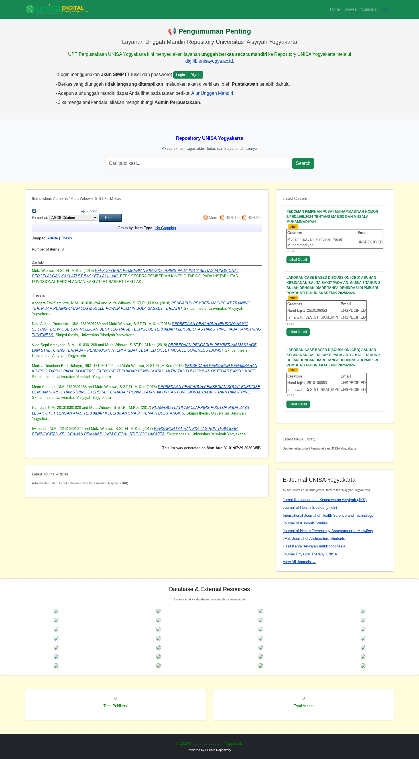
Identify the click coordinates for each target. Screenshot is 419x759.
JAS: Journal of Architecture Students (314, 538)
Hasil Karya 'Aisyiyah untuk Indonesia (314, 546)
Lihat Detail (298, 260)
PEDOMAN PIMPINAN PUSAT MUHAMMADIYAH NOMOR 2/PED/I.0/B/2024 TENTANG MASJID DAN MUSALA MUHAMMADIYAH (332, 217)
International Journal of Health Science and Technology (328, 515)
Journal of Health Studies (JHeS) (310, 507)
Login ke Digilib (188, 75)
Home (335, 9)
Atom (212, 218)
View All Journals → (299, 562)
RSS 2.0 (254, 218)
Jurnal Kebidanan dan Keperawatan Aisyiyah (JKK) (325, 500)
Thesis (66, 238)
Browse (350, 9)
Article (52, 238)
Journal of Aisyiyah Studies (305, 523)
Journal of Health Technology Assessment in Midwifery (328, 531)
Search (303, 163)
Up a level (89, 210)
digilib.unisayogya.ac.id (209, 61)
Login (385, 9)
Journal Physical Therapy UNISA (310, 554)
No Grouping (165, 228)
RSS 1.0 (232, 218)
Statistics (369, 9)
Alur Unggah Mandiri (212, 93)
